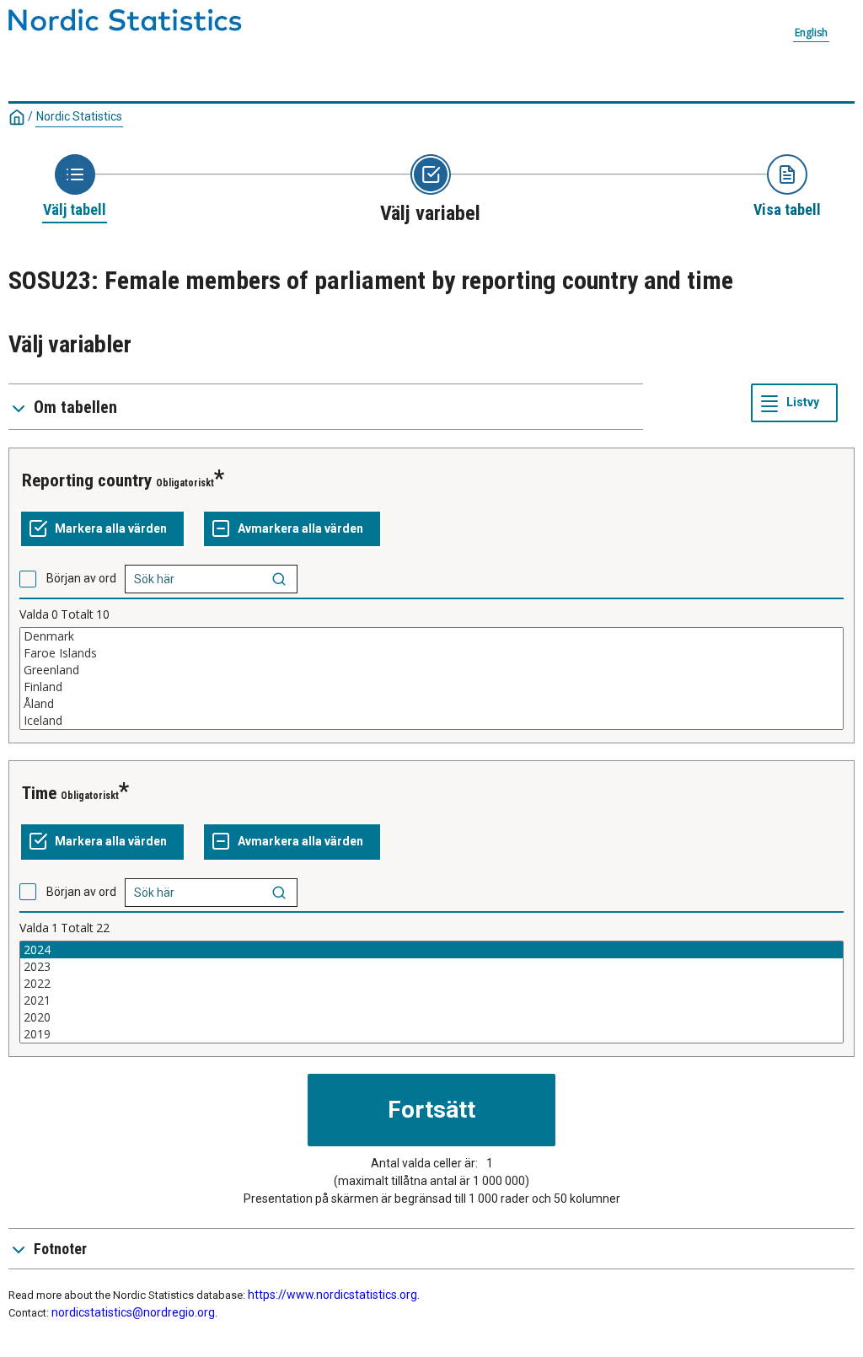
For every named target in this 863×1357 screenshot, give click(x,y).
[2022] (431, 983)
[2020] (431, 1017)
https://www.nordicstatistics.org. (334, 1294)
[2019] (431, 1034)
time (39, 793)
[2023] (431, 966)
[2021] (431, 1000)
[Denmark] (431, 636)
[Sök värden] (278, 579)
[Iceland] (431, 720)
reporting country (87, 480)
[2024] (431, 949)
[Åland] (431, 703)
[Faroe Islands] (431, 653)
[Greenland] (431, 670)
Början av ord (81, 578)
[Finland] (431, 686)
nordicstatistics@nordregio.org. (134, 1312)
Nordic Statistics (79, 116)
